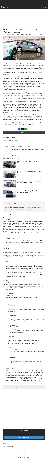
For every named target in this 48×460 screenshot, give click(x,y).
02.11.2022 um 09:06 (10, 368)
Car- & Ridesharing (19, 34)
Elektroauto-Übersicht (7, 456)
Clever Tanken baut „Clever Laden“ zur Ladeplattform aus (27, 162)
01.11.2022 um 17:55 (12, 305)
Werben (44, 456)
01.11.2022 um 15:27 (10, 295)
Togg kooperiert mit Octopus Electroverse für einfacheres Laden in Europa (29, 181)
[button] (19, 129)
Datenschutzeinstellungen (36, 456)
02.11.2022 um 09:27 (7, 219)
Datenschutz (27, 456)
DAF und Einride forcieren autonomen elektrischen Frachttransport (30, 172)
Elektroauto (9, 140)
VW (13, 139)
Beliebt (12, 158)
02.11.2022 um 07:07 (14, 349)
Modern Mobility (15, 140)
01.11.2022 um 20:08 (12, 338)
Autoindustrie (12, 34)
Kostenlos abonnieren (24, 437)
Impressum (20, 456)
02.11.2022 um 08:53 (14, 359)
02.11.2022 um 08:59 (10, 262)
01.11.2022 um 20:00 (14, 326)
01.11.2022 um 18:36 (14, 317)
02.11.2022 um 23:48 (10, 238)
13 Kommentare (38, 34)
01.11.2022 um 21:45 (7, 250)
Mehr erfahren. (36, 209)
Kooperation (8, 137)
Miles (10, 139)
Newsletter (24, 132)
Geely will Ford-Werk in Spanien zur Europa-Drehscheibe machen (28, 191)
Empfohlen (6, 158)
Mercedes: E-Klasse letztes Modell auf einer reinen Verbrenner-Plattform (28, 149)
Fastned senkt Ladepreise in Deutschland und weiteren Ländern (18, 146)
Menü (45, 7)
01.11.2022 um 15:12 (7, 282)
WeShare (34, 67)
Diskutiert (17, 158)
